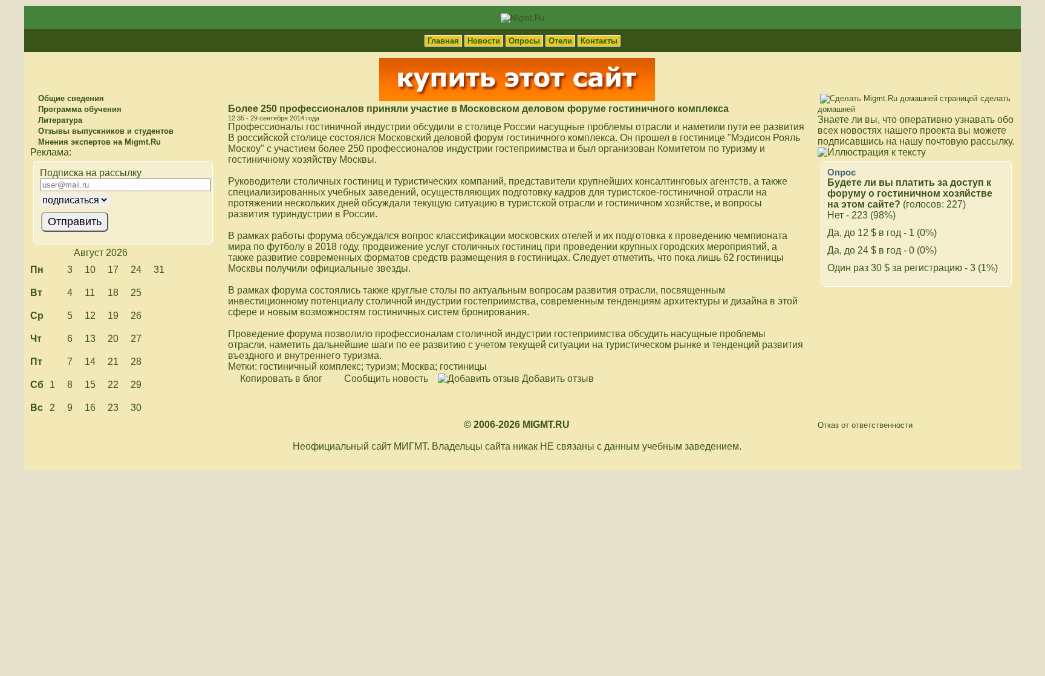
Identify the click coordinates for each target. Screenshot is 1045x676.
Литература (59, 120)
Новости (483, 40)
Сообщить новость (385, 378)
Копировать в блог (280, 378)
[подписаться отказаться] (121, 200)
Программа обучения (79, 109)
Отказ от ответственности (865, 425)
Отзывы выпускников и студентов (105, 131)
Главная (443, 40)
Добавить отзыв (556, 378)
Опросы (524, 40)
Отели (560, 40)
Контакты (599, 40)
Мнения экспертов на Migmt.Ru (98, 141)
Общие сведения (70, 98)
